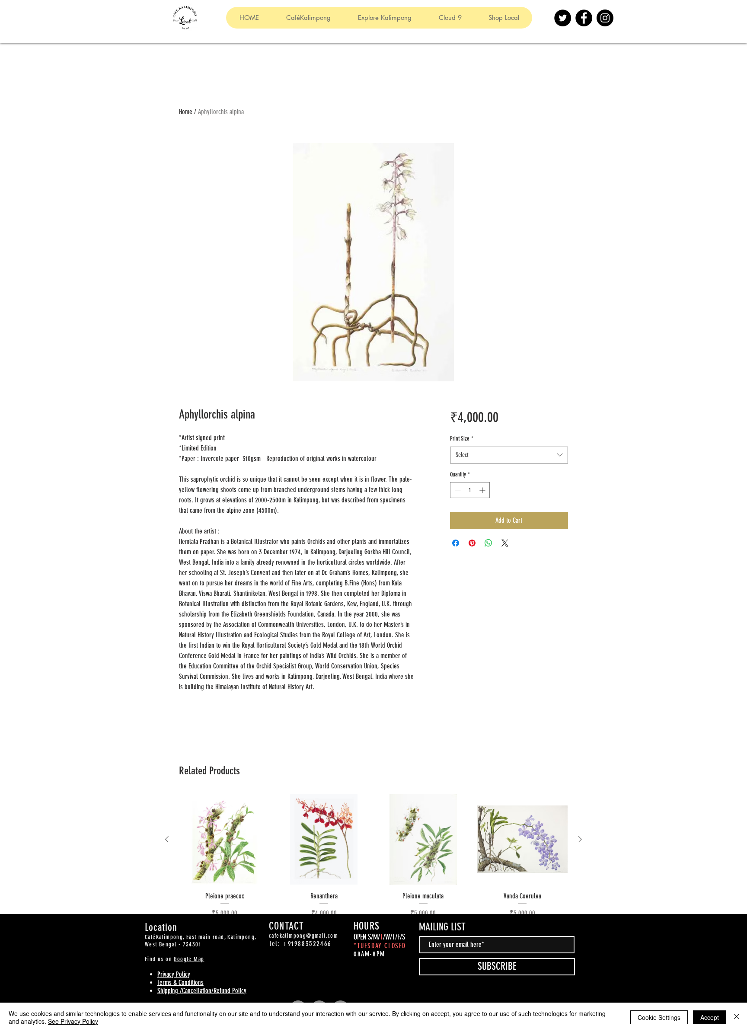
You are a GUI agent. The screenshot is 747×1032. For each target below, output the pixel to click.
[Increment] (483, 490)
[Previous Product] (167, 839)
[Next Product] (580, 839)
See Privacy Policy (73, 1021)
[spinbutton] (470, 490)
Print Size (461, 438)
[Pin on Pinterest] (472, 543)
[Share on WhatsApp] (488, 543)
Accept (709, 1017)
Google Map (189, 959)
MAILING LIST (442, 927)
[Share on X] (505, 543)
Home (185, 112)
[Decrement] (456, 490)
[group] (373, 861)
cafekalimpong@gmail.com (303, 935)
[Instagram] (605, 18)
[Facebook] (583, 18)
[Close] (736, 1017)
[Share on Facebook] (455, 543)
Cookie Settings (659, 1017)
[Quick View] (224, 839)
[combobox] (509, 455)
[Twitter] (562, 18)
